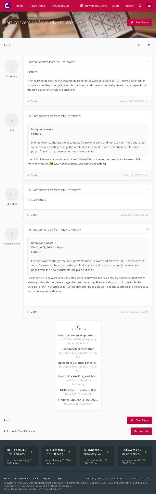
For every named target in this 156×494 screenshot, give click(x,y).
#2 (147, 115)
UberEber (11, 203)
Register (129, 6)
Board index (21, 478)
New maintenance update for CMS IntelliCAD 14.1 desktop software (78, 335)
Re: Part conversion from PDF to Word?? (54, 116)
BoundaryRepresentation (78, 349)
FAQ (35, 478)
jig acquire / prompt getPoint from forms (78, 362)
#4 (147, 229)
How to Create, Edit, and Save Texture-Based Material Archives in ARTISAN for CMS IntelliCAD (78, 376)
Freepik (32, 488)
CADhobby (124, 482)
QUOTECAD (107, 482)
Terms (59, 478)
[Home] (7, 6)
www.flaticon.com (52, 488)
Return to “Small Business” (21, 431)
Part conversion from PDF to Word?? (43, 22)
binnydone (12, 75)
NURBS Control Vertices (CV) (78, 390)
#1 (147, 61)
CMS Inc (25, 28)
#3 (147, 189)
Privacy (47, 478)
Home (7, 478)
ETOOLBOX (93, 482)
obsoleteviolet (12, 243)
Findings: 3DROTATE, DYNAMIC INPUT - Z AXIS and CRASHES (78, 400)
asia (12, 129)
